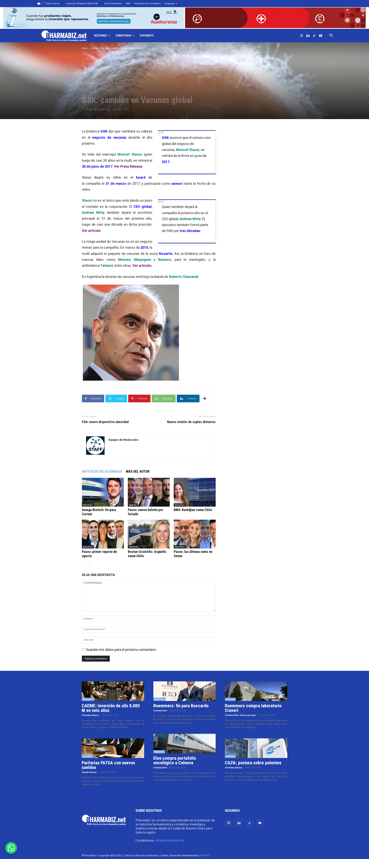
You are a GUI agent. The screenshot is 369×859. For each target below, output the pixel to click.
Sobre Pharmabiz (113, 3)
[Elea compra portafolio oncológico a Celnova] (184, 743)
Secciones (100, 35)
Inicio (85, 48)
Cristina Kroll (160, 710)
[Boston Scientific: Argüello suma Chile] (149, 534)
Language (169, 3)
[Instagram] (301, 35)
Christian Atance (90, 715)
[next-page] (90, 564)
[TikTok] (314, 35)
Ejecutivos (96, 48)
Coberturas (123, 35)
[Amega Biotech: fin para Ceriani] (103, 492)
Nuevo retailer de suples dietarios (191, 422)
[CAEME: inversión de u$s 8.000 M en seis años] (113, 691)
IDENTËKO (204, 855)
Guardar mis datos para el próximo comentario (121, 650)
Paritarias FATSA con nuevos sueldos (108, 765)
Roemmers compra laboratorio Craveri (253, 708)
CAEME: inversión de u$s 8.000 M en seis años (111, 708)
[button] (331, 35)
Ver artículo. (142, 265)
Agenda (133, 505)
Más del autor (138, 471)
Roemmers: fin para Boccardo (181, 705)
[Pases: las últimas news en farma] (195, 534)
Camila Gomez (89, 772)
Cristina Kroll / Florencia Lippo (240, 715)
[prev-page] (84, 564)
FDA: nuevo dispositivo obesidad (105, 422)
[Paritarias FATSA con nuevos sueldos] (113, 748)
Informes (230, 699)
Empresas (87, 699)
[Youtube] (320, 35)
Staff (128, 3)
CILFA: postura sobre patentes (253, 762)
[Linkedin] (308, 35)
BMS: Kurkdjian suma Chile (193, 510)
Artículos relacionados (102, 471)
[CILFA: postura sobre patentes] (256, 748)
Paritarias (87, 756)
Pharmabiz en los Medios (147, 3)
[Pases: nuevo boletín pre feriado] (149, 492)
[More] (205, 398)
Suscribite (147, 35)
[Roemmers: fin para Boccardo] (184, 691)
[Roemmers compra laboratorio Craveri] (256, 691)
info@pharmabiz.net (169, 840)
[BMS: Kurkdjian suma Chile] (195, 492)
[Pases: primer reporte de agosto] (103, 534)
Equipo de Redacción (97, 109)
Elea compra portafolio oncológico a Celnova (174, 760)
